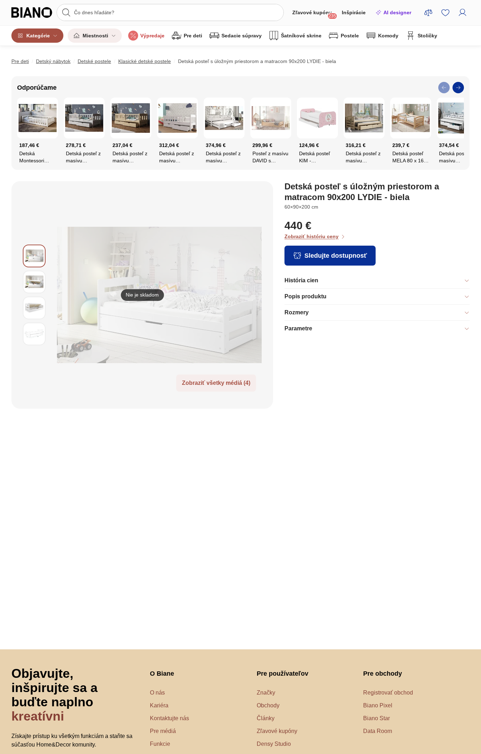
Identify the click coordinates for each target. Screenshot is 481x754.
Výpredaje (152, 35)
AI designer (397, 12)
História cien (301, 280)
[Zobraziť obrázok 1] (34, 256)
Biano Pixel (377, 705)
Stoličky (427, 35)
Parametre (298, 328)
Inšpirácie (354, 12)
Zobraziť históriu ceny (311, 236)
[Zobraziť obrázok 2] (34, 282)
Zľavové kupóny (314, 14)
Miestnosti (95, 35)
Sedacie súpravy (241, 35)
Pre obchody (382, 673)
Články (266, 718)
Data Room (377, 731)
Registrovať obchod (388, 693)
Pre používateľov (282, 673)
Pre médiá (163, 731)
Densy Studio (274, 744)
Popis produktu (305, 296)
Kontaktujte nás (169, 718)
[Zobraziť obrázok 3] (34, 308)
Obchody (268, 705)
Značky (266, 693)
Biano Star (376, 718)
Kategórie (38, 35)
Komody (388, 35)
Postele (350, 35)
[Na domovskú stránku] (31, 12)
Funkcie (160, 744)
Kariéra (159, 705)
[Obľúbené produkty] (445, 12)
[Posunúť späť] (444, 87)
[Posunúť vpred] (458, 87)
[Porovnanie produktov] (428, 12)
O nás (157, 693)
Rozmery (296, 312)
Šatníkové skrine (301, 35)
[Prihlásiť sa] (462, 12)
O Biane (162, 673)
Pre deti (193, 35)
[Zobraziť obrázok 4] (34, 334)
